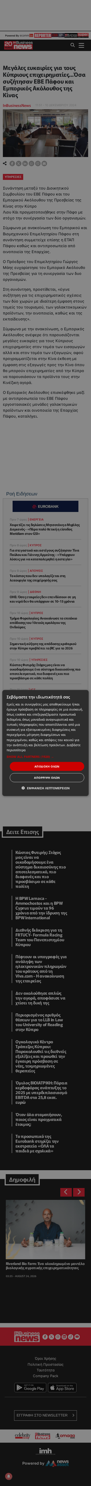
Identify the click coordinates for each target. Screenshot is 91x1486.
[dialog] (45, 743)
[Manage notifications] (8, 1476)
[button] (45, 757)
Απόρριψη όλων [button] (47, 778)
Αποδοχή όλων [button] (47, 766)
